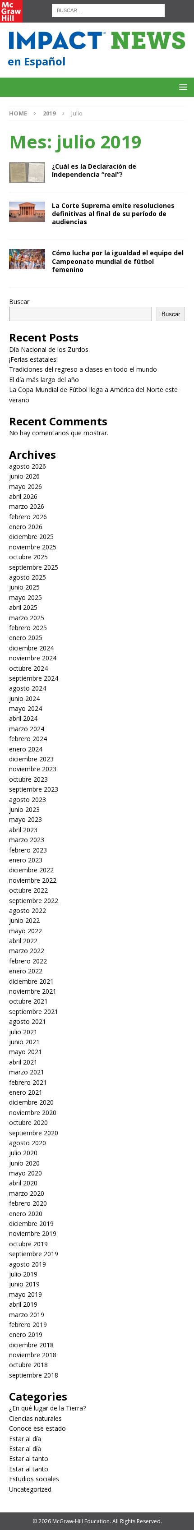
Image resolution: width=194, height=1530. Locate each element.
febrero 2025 (28, 627)
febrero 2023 (28, 850)
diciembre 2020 (31, 1102)
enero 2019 (25, 1334)
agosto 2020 (27, 1142)
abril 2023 (23, 829)
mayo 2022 (25, 930)
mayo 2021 (25, 1051)
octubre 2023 (28, 779)
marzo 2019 (26, 1314)
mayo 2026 (25, 486)
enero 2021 (25, 1092)
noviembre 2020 (32, 1112)
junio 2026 (24, 476)
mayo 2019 (25, 1294)
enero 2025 (25, 637)
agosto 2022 (27, 910)
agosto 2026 (27, 466)
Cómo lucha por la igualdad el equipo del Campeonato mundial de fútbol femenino (118, 261)
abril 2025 (23, 607)
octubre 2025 (28, 557)
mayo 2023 (25, 819)
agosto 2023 (27, 799)
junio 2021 (24, 1041)
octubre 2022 (28, 890)
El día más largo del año (44, 379)
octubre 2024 (28, 668)
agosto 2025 (27, 577)
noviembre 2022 (32, 880)
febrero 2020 (28, 1203)
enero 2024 (25, 749)
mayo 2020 (25, 1173)
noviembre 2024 (32, 658)
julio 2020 (23, 1152)
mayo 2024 (25, 708)
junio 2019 (24, 1284)
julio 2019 (23, 1274)
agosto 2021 (27, 1021)
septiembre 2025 (33, 567)
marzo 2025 (26, 617)
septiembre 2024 (33, 678)
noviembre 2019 (32, 1233)
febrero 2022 (28, 961)
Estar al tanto (28, 1458)
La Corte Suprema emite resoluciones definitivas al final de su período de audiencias (113, 213)
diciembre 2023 (31, 759)
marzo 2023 (26, 839)
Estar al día (25, 1438)
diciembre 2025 (31, 536)
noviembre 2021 (32, 991)
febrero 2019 (28, 1324)
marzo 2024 (26, 728)
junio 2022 (24, 920)
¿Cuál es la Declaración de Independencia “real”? (94, 170)
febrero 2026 (28, 516)
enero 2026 (25, 526)
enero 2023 (25, 860)
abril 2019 (23, 1304)
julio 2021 (23, 1032)
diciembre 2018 (31, 1345)
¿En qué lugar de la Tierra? (47, 1408)
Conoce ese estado (37, 1428)
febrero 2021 (28, 1082)
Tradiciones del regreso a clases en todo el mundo (83, 369)
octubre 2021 (28, 1001)
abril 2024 (23, 718)
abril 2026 (23, 496)
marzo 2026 (26, 506)
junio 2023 (24, 809)
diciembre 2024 (31, 648)
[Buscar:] (108, 9)
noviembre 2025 (32, 547)
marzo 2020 (26, 1193)
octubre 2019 (28, 1244)
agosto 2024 (27, 688)
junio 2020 (24, 1163)
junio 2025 (24, 587)
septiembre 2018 (33, 1375)
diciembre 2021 (31, 981)
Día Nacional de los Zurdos (48, 349)
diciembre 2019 (31, 1223)
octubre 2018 (28, 1364)
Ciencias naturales (35, 1418)
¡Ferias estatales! (33, 359)
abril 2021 (23, 1062)
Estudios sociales (34, 1479)
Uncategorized (30, 1489)
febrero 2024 (28, 738)
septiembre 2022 (33, 900)
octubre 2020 (28, 1122)
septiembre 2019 (33, 1253)
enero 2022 (25, 971)
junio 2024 (24, 698)
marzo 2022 (26, 950)
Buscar (19, 301)
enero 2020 (25, 1213)
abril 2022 (23, 940)
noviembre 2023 (32, 769)
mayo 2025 (25, 597)
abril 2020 (23, 1183)
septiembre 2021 (33, 1011)
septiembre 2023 (33, 789)
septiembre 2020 (33, 1133)
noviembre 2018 (32, 1354)
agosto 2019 (27, 1264)
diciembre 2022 (31, 870)
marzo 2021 (26, 1072)
